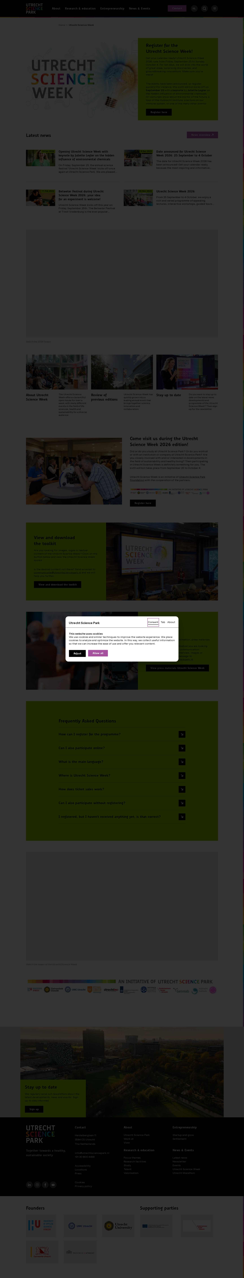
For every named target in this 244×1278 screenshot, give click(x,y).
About (171, 622)
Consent (153, 622)
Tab (163, 622)
